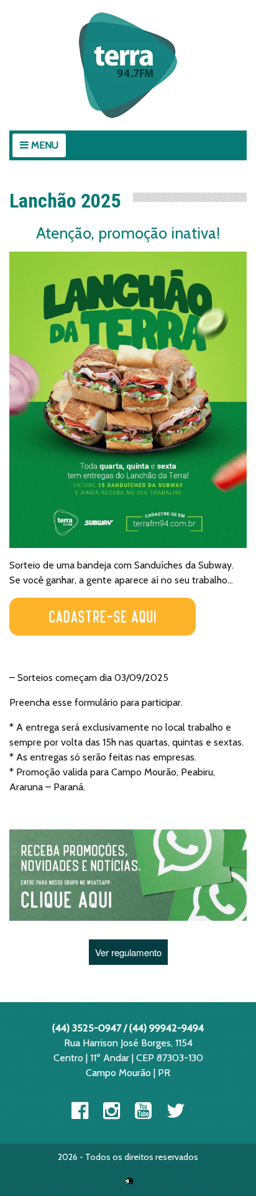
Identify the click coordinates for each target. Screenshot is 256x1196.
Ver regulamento (128, 952)
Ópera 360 (129, 1181)
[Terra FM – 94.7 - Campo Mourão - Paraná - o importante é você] (128, 65)
